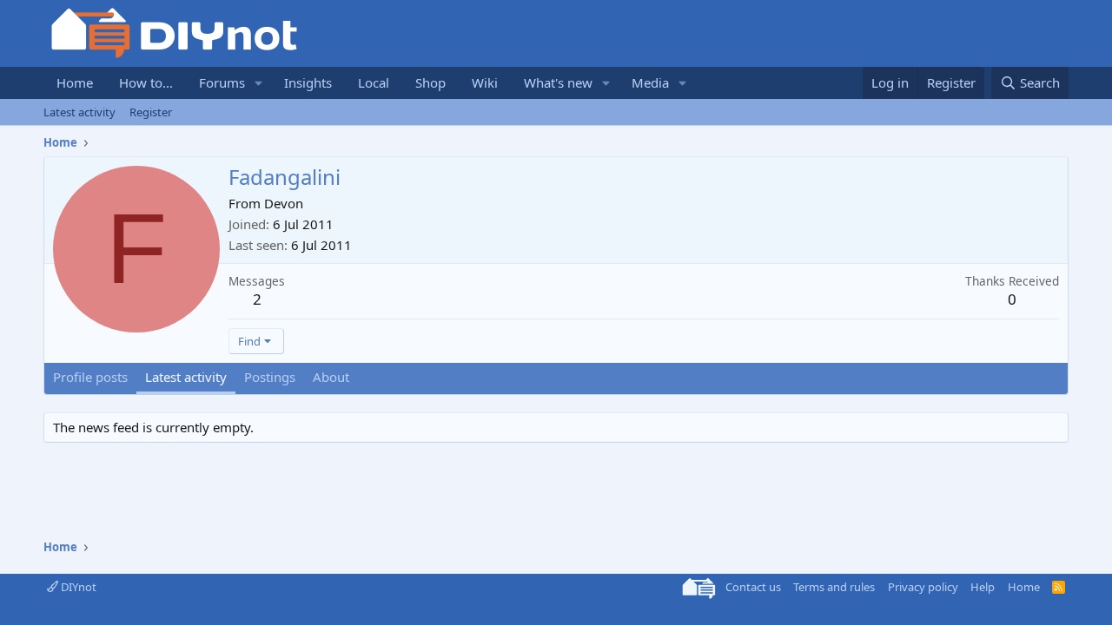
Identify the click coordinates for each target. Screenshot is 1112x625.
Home (74, 82)
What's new (558, 82)
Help (982, 587)
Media (650, 82)
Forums (222, 82)
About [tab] (331, 376)
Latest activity (79, 112)
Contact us (753, 587)
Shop (430, 82)
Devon (283, 203)
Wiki (485, 82)
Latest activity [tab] (186, 376)
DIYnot (77, 587)
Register (150, 112)
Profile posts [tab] (90, 376)
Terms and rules (834, 587)
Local (373, 82)
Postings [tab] (269, 376)
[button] (259, 83)
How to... (146, 82)
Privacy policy (923, 587)
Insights (308, 82)
